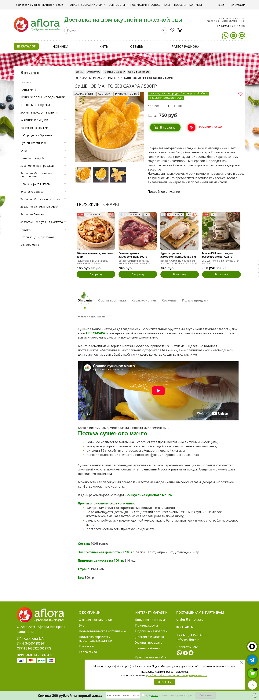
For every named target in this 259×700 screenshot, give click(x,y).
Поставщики (138, 4)
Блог (167, 4)
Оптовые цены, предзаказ (37, 237)
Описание (85, 300)
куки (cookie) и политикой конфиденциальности (176, 675)
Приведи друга (146, 625)
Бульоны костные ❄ (33, 143)
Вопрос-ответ (118, 4)
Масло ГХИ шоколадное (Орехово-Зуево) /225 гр (217, 255)
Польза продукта (195, 300)
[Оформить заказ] (203, 123)
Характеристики (144, 300)
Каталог (28, 46)
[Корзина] (180, 30)
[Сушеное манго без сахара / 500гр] (83, 174)
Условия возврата (148, 642)
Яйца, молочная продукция (37, 165)
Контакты (195, 4)
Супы (23, 150)
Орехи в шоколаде (138, 71)
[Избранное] (172, 31)
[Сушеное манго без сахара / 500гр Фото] (109, 127)
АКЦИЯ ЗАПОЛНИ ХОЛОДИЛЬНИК (42, 97)
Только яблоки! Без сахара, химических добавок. (92, 262)
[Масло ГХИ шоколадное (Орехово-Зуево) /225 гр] (221, 231)
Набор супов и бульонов (36, 135)
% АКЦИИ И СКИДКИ (34, 120)
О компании (89, 612)
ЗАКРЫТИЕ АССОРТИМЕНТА (100, 78)
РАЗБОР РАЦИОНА (185, 46)
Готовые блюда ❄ (32, 158)
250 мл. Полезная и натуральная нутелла (220, 262)
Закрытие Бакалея (32, 214)
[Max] (242, 35)
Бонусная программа (150, 620)
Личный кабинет (147, 648)
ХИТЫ (104, 46)
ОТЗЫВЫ (137, 46)
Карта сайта (88, 652)
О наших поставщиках (95, 620)
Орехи (79, 71)
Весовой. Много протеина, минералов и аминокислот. (134, 262)
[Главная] (76, 78)
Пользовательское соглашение (102, 631)
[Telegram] (233, 35)
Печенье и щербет (114, 71)
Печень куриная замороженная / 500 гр (133, 255)
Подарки (25, 229)
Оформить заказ (210, 127)
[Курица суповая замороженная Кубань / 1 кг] (179, 231)
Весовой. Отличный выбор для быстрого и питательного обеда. (179, 262)
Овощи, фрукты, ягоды (35, 184)
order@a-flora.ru (189, 619)
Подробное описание (164, 191)
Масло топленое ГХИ (34, 127)
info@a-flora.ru (188, 640)
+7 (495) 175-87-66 (230, 26)
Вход (221, 4)
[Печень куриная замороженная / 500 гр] (138, 231)
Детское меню (29, 244)
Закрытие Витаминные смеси (39, 206)
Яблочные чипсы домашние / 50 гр (95, 255)
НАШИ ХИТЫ (28, 90)
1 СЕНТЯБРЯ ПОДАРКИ (35, 105)
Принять (165, 681)
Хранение (169, 300)
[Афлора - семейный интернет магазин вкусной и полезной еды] (37, 24)
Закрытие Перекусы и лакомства (41, 222)
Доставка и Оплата (93, 4)
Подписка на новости (151, 631)
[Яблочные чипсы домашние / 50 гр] (96, 231)
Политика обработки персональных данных (95, 638)
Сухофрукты (93, 71)
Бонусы (156, 4)
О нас (73, 4)
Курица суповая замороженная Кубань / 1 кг (178, 255)
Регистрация (237, 4)
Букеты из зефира (32, 191)
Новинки (25, 82)
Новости (180, 4)
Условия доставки (91, 316)
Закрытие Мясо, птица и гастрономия (36, 174)
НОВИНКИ (60, 46)
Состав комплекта (112, 300)
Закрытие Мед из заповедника (40, 199)
